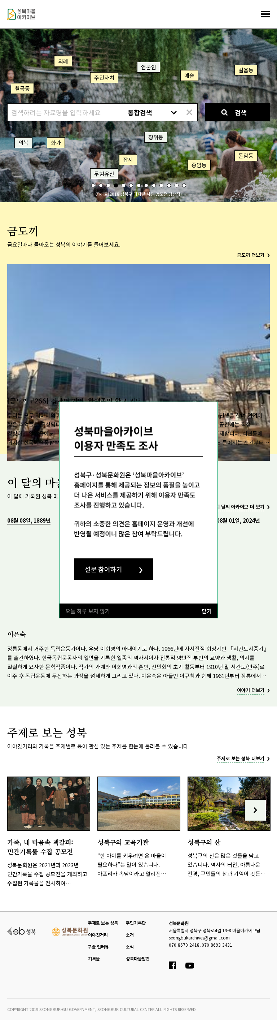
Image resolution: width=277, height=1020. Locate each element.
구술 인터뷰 (98, 946)
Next (255, 810)
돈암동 (246, 155)
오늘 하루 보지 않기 (87, 611)
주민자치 (104, 77)
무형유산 (104, 173)
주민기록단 (136, 923)
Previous (21, 810)
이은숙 (16, 634)
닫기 (207, 611)
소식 (130, 946)
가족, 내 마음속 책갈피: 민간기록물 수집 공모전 (40, 846)
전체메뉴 (265, 14)
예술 (189, 75)
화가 (56, 142)
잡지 (128, 159)
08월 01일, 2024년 (238, 520)
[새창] (21, 930)
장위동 (155, 137)
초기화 (189, 112)
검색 (241, 112)
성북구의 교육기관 (123, 842)
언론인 (148, 67)
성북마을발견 (138, 958)
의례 (63, 61)
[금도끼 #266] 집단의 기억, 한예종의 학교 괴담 (74, 400)
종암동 (199, 165)
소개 (130, 935)
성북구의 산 (204, 842)
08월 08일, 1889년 (28, 520)
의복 (23, 142)
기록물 (94, 958)
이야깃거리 (98, 935)
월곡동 (22, 88)
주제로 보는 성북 (103, 923)
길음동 (246, 70)
